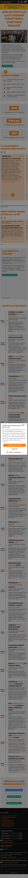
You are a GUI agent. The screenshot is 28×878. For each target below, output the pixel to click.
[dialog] (14, 439)
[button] (14, 452)
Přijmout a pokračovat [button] (14, 445)
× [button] (24, 425)
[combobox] (23, 425)
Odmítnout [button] (14, 449)
